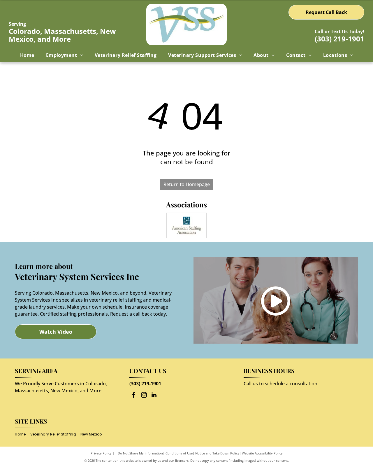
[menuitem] (27, 55)
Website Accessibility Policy (262, 453)
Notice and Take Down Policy (217, 453)
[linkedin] (154, 396)
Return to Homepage (186, 184)
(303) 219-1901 (339, 38)
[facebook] (133, 396)
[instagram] (144, 396)
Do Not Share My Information (140, 453)
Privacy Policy (101, 453)
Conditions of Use (179, 453)
